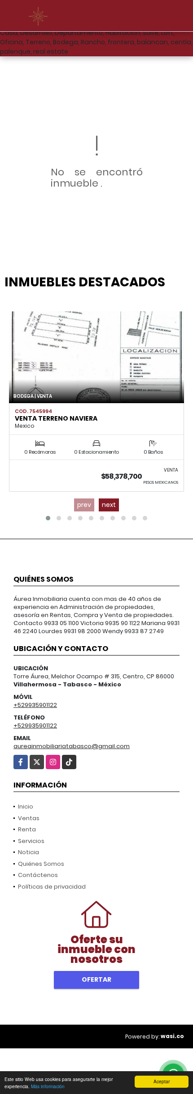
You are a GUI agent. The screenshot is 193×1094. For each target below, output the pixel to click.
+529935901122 (35, 705)
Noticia (28, 852)
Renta (27, 829)
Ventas (28, 818)
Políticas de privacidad (52, 886)
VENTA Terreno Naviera (56, 418)
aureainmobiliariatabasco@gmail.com (71, 746)
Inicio (25, 806)
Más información (48, 1086)
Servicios (31, 841)
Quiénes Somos (41, 864)
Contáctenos (38, 875)
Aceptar (162, 1081)
